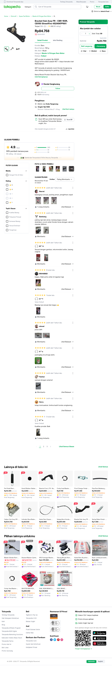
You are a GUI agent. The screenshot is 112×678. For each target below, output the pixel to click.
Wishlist (94, 51)
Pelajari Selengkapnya (82, 649)
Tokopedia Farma (7, 641)
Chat (84, 51)
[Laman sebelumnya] (36, 446)
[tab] (42, 40)
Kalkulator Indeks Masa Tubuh (12, 638)
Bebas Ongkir (30, 621)
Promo (92, 2)
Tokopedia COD (31, 618)
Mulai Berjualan (81, 2)
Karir (3, 621)
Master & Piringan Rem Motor (41, 16)
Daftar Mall (30, 633)
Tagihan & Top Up (32, 615)
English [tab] (100, 661)
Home (6, 16)
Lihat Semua (103, 467)
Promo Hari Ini (6, 644)
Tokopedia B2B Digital (9, 631)
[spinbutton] (85, 34)
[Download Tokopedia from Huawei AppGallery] (99, 643)
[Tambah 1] (89, 33)
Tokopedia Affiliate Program (11, 628)
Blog (3, 625)
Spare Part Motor (24, 16)
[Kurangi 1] (81, 33)
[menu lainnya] (73, 188)
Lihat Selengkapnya (41, 77)
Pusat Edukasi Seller (33, 629)
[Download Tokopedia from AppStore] (99, 638)
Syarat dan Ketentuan (33, 644)
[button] (101, 11)
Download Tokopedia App (15, 2)
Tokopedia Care (103, 2)
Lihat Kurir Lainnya (68, 109)
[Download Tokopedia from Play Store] (99, 633)
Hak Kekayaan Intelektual (10, 618)
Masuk (98, 7)
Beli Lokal (5, 647)
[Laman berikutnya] (50, 446)
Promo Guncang (7, 651)
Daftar (107, 7)
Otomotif (13, 16)
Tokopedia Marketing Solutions (12, 634)
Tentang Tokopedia (66, 2)
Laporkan (71, 129)
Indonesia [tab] (91, 661)
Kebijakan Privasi (31, 647)
